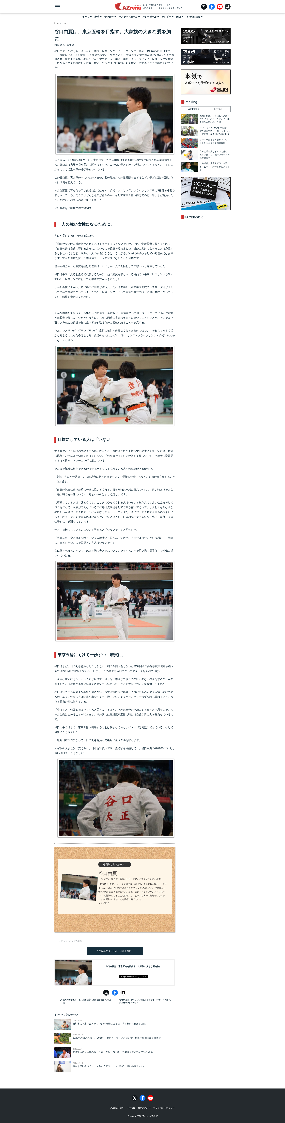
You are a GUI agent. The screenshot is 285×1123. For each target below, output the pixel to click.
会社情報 (131, 1108)
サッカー (109, 16)
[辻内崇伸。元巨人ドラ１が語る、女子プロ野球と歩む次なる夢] (189, 167)
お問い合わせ (144, 1108)
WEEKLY (193, 109)
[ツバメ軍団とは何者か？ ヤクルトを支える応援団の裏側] (189, 143)
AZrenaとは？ (117, 1108)
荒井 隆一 (71, 45)
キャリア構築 (75, 941)
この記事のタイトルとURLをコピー (115, 951)
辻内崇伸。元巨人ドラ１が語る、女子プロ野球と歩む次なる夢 (215, 166)
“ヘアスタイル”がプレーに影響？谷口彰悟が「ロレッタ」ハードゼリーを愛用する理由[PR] (215, 130)
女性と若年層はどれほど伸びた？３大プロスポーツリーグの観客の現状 (215, 154)
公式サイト (106, 903)
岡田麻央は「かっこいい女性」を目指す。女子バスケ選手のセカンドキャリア (143, 1001)
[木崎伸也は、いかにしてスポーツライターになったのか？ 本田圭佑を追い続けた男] (189, 119)
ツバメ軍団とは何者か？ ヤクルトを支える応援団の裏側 (215, 141)
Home (56, 23)
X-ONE (154, 1116)
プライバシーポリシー (164, 1108)
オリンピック (60, 941)
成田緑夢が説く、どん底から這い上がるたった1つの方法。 (87, 1001)
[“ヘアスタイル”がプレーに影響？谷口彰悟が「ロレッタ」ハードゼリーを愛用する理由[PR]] (189, 131)
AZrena (128, 7)
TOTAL (218, 109)
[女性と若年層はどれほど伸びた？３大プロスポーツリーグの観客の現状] (189, 155)
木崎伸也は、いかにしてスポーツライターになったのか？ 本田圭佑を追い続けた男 (215, 119)
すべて (85, 16)
